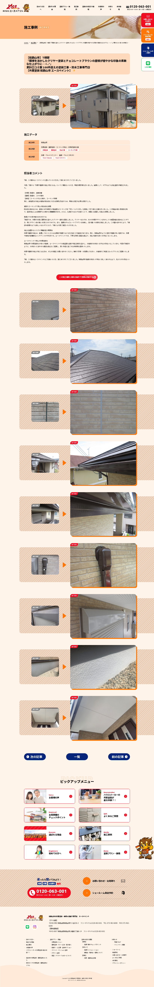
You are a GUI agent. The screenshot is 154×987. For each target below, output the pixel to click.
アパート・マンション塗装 (59, 950)
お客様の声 (101, 7)
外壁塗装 (45, 150)
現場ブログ (117, 942)
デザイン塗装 (56, 953)
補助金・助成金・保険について (93, 952)
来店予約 (115, 952)
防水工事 (62, 150)
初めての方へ (40, 7)
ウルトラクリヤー (60, 158)
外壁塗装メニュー (57, 942)
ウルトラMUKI (47, 158)
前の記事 (118, 756)
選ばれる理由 (52, 7)
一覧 (77, 756)
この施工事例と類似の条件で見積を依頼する (76, 277)
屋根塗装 (53, 150)
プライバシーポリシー (118, 963)
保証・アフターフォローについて (61, 955)
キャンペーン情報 (119, 945)
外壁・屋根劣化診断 (90, 958)
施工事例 (76, 7)
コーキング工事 (72, 150)
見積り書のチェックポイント (92, 944)
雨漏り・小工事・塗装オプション (61, 947)
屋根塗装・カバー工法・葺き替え (61, 945)
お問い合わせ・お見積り (119, 955)
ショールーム (116, 949)
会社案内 (115, 960)
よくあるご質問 (117, 958)
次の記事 (36, 756)
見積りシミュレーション (91, 950)
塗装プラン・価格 (55, 939)
